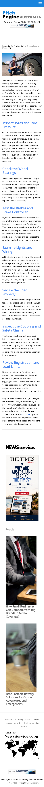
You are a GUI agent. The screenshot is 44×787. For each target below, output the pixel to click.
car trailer (26, 414)
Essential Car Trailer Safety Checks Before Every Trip (20, 47)
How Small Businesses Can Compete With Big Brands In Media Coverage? (20, 611)
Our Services (22, 726)
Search (9, 723)
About (36, 719)
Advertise (17, 723)
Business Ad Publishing (14, 719)
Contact (28, 719)
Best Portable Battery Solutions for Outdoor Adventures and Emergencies (20, 699)
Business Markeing (31, 723)
